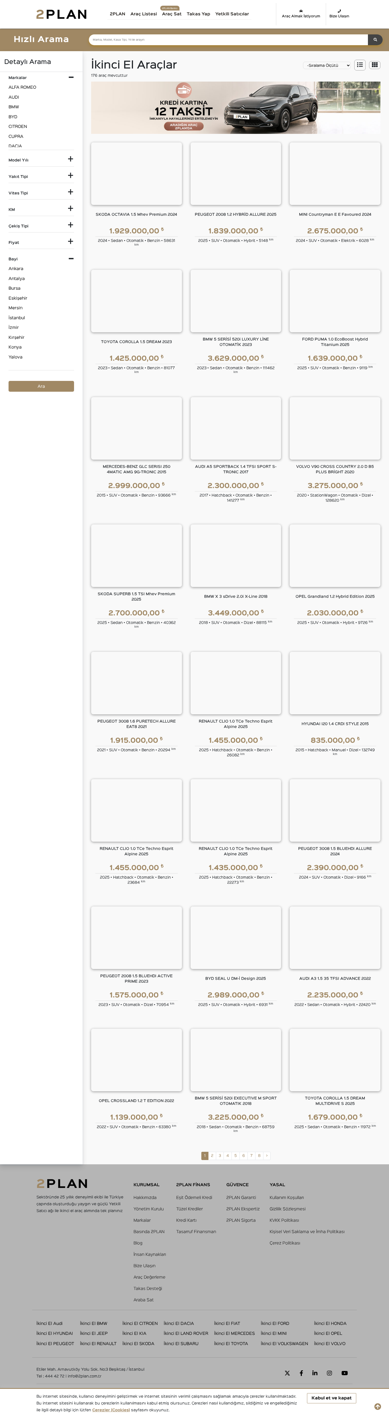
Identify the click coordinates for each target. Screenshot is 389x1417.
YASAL (277, 1185)
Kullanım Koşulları (287, 1198)
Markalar (142, 1220)
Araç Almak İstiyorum (301, 16)
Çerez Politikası (285, 1243)
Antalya (17, 279)
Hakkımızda (145, 1198)
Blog (138, 1243)
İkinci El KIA (134, 1333)
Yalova (15, 357)
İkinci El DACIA (179, 1323)
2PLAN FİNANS (193, 1185)
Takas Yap (198, 14)
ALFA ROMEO (22, 87)
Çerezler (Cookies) (111, 1410)
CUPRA (16, 136)
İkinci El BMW (93, 1323)
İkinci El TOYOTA (231, 1344)
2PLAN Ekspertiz (243, 1209)
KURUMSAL (146, 1185)
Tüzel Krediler (189, 1209)
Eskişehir (18, 298)
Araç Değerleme (149, 1277)
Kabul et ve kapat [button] (332, 1398)
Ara (41, 386)
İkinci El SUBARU (181, 1344)
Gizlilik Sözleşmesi (288, 1209)
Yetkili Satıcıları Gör (238, 16)
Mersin (15, 308)
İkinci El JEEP (94, 1333)
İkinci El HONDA (330, 1323)
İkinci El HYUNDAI (54, 1333)
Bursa (15, 288)
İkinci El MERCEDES (234, 1333)
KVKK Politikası (284, 1220)
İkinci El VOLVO (329, 1344)
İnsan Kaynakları (150, 1254)
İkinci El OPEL (328, 1333)
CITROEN (18, 126)
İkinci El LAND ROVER (186, 1333)
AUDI (14, 97)
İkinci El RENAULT (98, 1344)
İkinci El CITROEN (140, 1323)
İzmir (14, 327)
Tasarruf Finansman (196, 1232)
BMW (14, 107)
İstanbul (17, 318)
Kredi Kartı (186, 1220)
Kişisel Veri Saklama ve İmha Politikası (307, 1232)
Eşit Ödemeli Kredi (194, 1198)
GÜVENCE (237, 1185)
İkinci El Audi (49, 1323)
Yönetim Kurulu (149, 1209)
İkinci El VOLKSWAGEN (284, 1344)
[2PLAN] (61, 14)
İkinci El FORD (275, 1323)
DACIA (15, 146)
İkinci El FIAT (227, 1323)
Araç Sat (172, 14)
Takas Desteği (148, 1289)
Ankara (16, 269)
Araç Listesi (143, 14)
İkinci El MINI (274, 1333)
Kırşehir (16, 337)
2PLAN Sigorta (241, 1220)
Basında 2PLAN (149, 1232)
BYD (13, 117)
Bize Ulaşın (339, 16)
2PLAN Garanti (241, 1198)
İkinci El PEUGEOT (55, 1344)
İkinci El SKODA (138, 1344)
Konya (15, 347)
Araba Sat (144, 1300)
